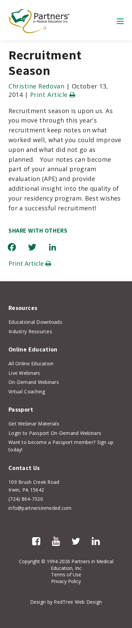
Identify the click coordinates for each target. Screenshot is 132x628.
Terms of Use (66, 574)
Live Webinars (24, 373)
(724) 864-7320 (25, 499)
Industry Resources (30, 331)
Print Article (50, 94)
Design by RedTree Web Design (66, 602)
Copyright (29, 561)
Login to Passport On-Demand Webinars (54, 433)
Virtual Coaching (26, 391)
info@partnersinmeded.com (40, 508)
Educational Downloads (35, 322)
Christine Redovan (36, 86)
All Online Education (31, 363)
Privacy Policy (66, 581)
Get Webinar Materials (33, 423)
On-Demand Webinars (33, 382)
